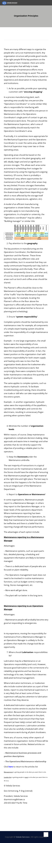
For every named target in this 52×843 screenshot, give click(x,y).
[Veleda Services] (10, 2)
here (10, 766)
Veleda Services (23, 837)
